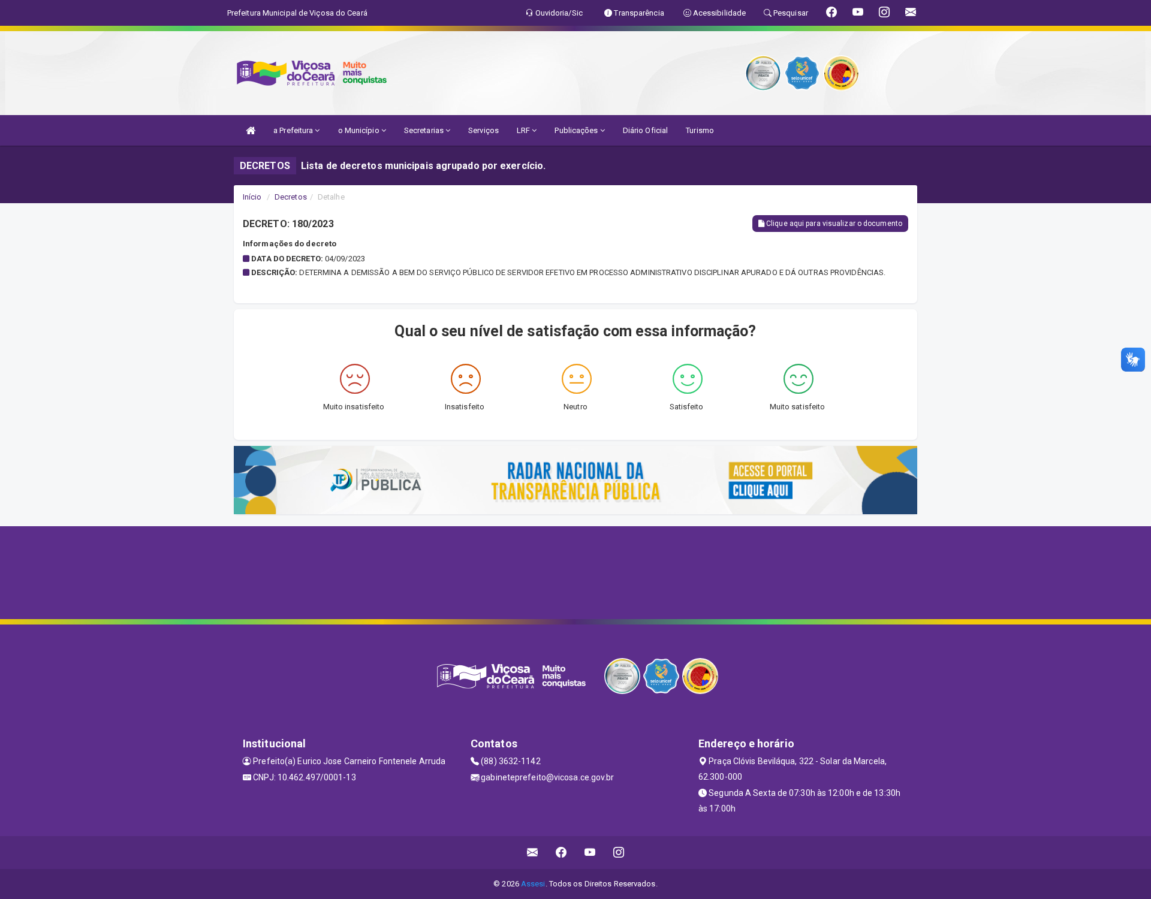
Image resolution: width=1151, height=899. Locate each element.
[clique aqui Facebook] (561, 852)
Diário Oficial (645, 130)
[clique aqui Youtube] (590, 852)
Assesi (533, 883)
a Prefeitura (294, 130)
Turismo (700, 130)
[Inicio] (250, 130)
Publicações (577, 130)
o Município (359, 130)
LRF (524, 130)
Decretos (291, 196)
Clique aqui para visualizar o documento (833, 223)
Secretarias (424, 130)
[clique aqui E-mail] (532, 852)
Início (252, 196)
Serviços (483, 130)
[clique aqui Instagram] (618, 852)
